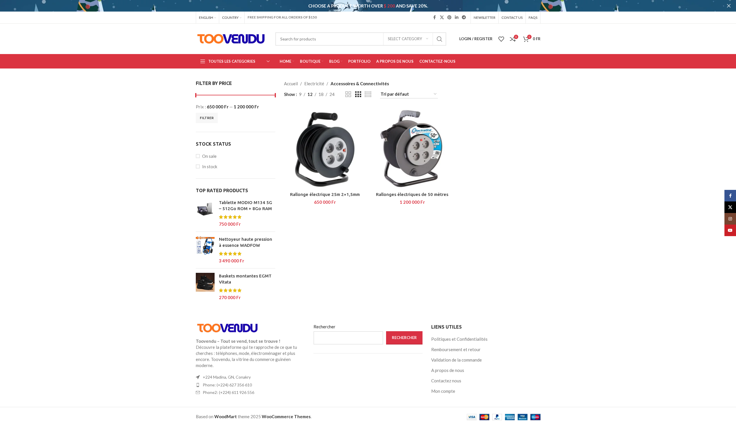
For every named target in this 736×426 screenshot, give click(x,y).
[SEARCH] (439, 39)
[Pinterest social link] (449, 17)
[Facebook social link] (434, 17)
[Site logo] (231, 38)
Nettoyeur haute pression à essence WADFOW (245, 242)
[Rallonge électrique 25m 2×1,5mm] (325, 148)
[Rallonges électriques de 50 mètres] (412, 148)
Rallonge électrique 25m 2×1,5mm (325, 194)
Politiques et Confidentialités (459, 339)
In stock (209, 166)
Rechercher (324, 326)
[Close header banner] (729, 6)
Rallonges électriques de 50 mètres (412, 194)
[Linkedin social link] (456, 17)
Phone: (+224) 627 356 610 (227, 384)
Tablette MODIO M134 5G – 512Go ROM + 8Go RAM (245, 205)
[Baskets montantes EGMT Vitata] (205, 287)
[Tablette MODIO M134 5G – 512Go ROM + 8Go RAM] (205, 213)
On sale (209, 156)
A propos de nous (447, 370)
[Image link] (227, 327)
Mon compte (443, 391)
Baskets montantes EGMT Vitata (245, 278)
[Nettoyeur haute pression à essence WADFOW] (205, 250)
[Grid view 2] (348, 94)
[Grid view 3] (358, 94)
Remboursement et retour (456, 349)
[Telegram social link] (464, 17)
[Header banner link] (368, 6)
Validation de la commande (456, 359)
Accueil (291, 83)
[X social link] (442, 17)
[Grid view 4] (368, 94)
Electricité (314, 83)
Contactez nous (446, 380)
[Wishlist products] (501, 39)
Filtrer (207, 118)
